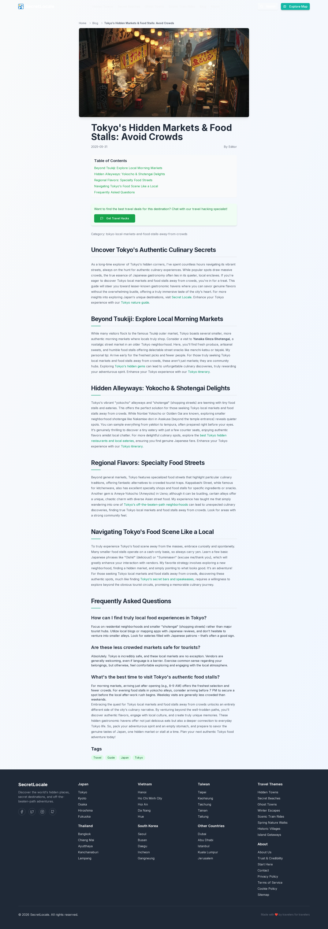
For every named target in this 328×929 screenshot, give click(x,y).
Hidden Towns (102, 6)
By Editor (230, 147)
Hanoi (142, 792)
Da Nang (144, 810)
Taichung (204, 804)
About (215, 6)
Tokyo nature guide (135, 302)
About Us (264, 852)
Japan (125, 757)
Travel (97, 757)
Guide (111, 757)
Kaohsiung (205, 798)
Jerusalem (205, 858)
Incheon (144, 852)
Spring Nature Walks (273, 822)
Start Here (265, 864)
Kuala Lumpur (208, 852)
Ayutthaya (85, 846)
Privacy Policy (268, 876)
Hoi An (143, 804)
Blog (203, 6)
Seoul (142, 834)
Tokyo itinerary (199, 372)
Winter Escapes (269, 810)
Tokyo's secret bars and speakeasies (167, 579)
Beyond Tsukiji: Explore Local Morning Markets (128, 168)
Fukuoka (84, 816)
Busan (142, 840)
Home (82, 23)
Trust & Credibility (270, 858)
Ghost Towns (154, 6)
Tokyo (139, 757)
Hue (141, 816)
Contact (263, 870)
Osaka (82, 804)
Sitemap (263, 895)
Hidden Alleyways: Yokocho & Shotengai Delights (129, 174)
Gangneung (146, 858)
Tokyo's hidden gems (130, 366)
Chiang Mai (86, 840)
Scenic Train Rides (182, 6)
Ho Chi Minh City (150, 798)
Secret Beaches (128, 6)
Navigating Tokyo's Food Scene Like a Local (126, 186)
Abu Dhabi (205, 840)
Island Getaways (269, 835)
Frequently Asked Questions (114, 192)
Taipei (202, 792)
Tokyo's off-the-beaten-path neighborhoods (156, 504)
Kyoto (82, 798)
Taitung (203, 816)
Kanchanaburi (88, 852)
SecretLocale (39, 6)
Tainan (202, 810)
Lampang (84, 858)
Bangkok (84, 834)
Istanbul (203, 846)
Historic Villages (269, 829)
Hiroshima (85, 810)
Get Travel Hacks (117, 218)
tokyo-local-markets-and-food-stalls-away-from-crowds (146, 234)
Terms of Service (270, 882)
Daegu (142, 846)
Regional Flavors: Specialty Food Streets (123, 180)
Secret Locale (182, 297)
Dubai (202, 834)
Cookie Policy (267, 888)
